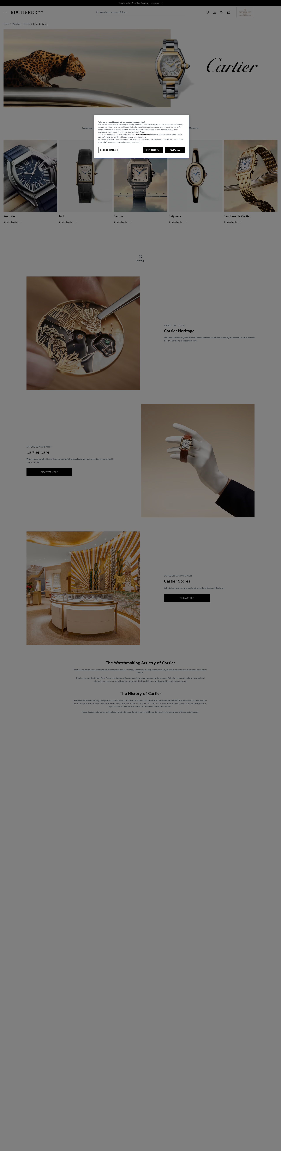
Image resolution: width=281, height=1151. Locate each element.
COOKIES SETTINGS (109, 150)
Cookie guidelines (142, 135)
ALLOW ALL (175, 150)
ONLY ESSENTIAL (153, 150)
